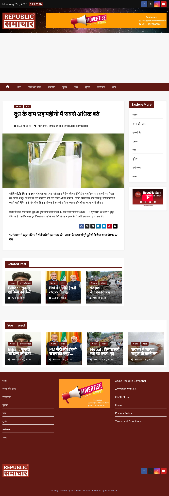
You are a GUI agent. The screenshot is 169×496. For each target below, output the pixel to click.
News (18, 106)
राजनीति (51, 87)
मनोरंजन (101, 87)
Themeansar (111, 490)
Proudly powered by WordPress (66, 490)
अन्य (114, 87)
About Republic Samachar (130, 380)
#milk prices (56, 125)
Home (118, 405)
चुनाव (64, 87)
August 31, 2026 (22, 359)
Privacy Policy (123, 413)
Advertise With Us (125, 389)
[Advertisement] (84, 58)
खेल (76, 87)
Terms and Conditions (128, 421)
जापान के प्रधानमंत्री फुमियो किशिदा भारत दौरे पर (90, 235)
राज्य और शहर (34, 87)
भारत (19, 87)
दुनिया (87, 87)
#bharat (42, 125)
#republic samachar (76, 125)
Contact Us (122, 397)
